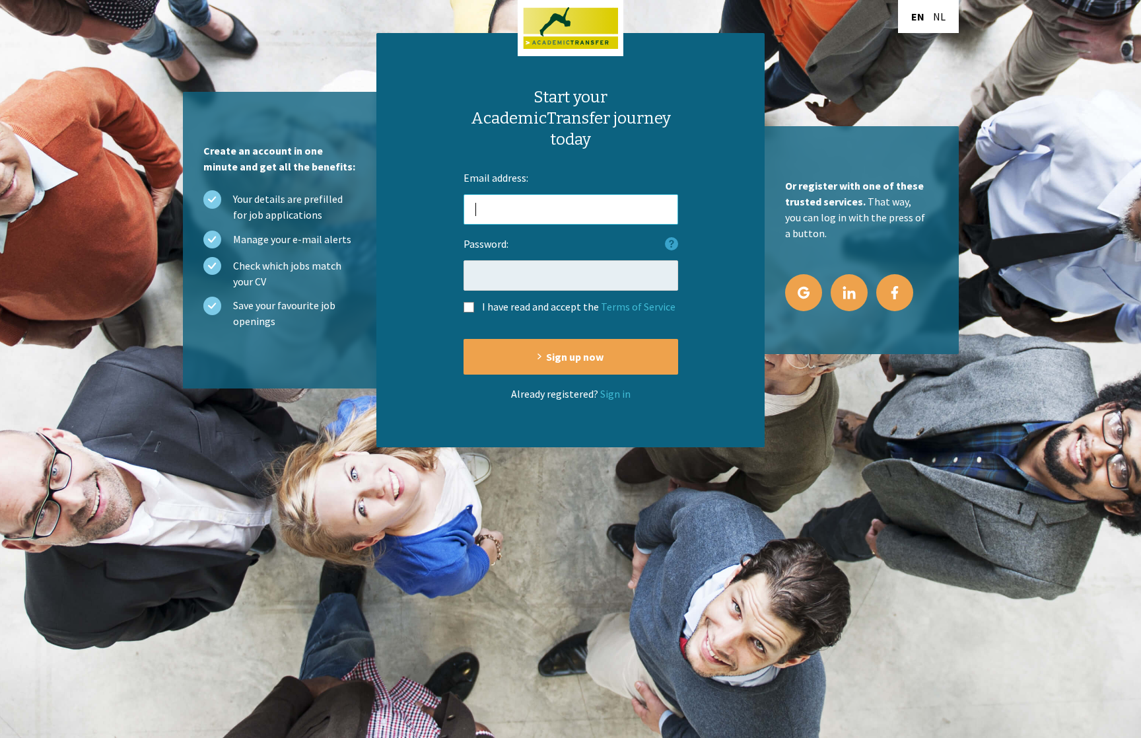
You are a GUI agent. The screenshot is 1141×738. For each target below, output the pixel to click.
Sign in (615, 393)
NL (939, 16)
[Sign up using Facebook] (894, 292)
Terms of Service (638, 306)
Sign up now (575, 356)
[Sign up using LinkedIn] (849, 292)
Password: (486, 243)
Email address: (496, 177)
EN (917, 16)
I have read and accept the (578, 306)
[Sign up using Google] (803, 292)
